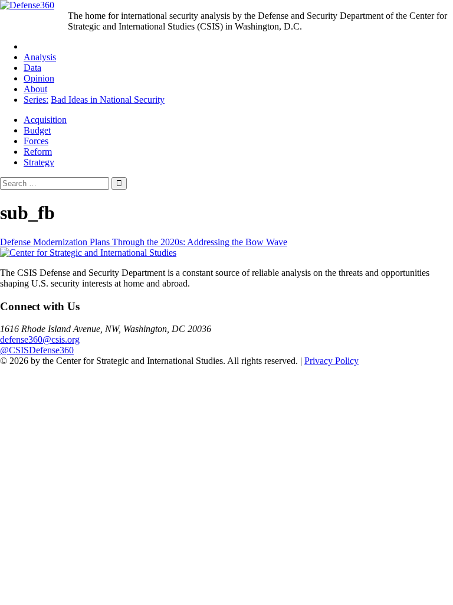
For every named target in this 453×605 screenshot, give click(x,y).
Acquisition (45, 120)
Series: (36, 100)
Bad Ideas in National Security (108, 100)
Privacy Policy (331, 361)
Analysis (40, 57)
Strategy (39, 162)
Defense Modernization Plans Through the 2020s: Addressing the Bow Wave (143, 242)
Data (32, 68)
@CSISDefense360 (37, 350)
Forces (36, 141)
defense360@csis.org (40, 339)
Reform (38, 152)
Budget (37, 130)
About (35, 89)
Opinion (39, 78)
